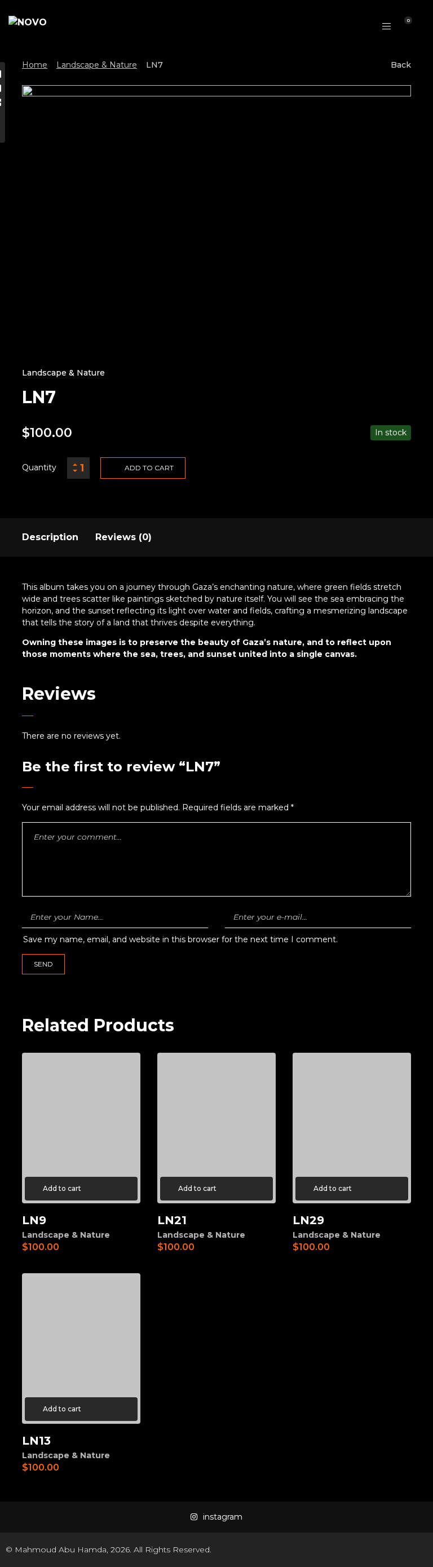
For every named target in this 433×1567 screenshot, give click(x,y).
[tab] (50, 537)
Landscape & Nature (96, 65)
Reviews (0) (123, 537)
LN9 (34, 1220)
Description (50, 537)
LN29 (308, 1220)
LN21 (172, 1220)
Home (34, 65)
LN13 (36, 1440)
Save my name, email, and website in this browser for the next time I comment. (180, 939)
